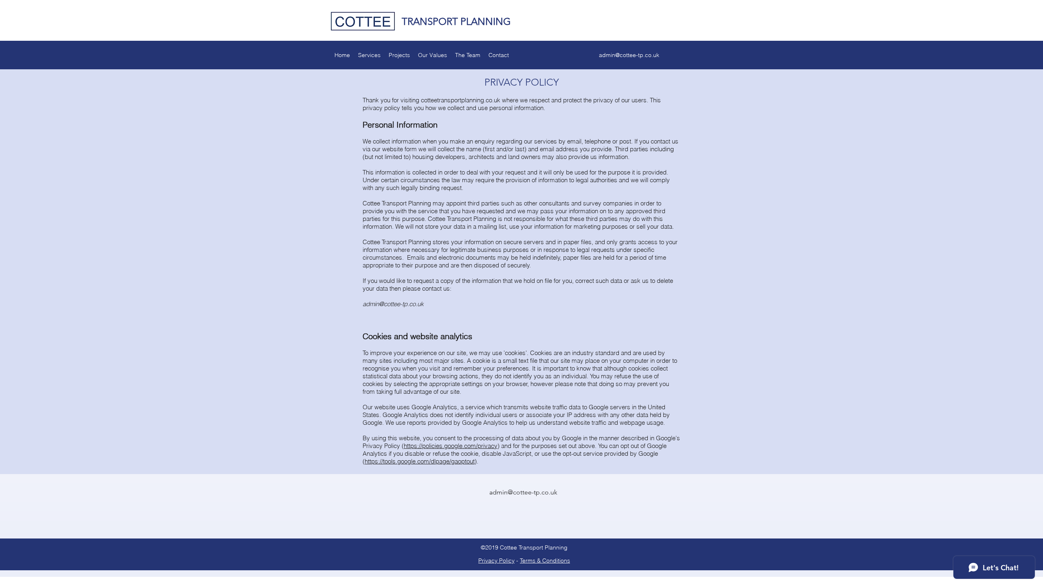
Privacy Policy (496, 560)
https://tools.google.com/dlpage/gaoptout (420, 461)
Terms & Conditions (545, 560)
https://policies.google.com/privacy (450, 446)
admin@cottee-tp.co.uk (629, 55)
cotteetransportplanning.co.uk (460, 100)
